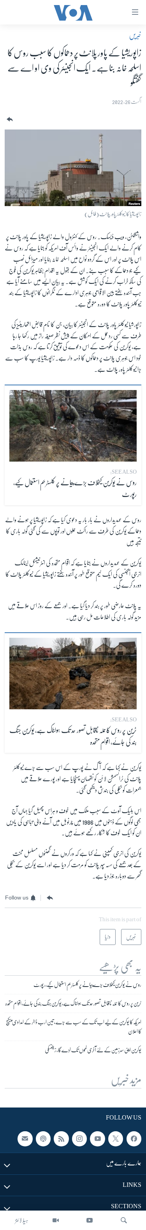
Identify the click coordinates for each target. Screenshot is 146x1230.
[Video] (55, 1220)
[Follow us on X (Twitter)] (115, 1139)
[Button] (9, 119)
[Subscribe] (25, 1139)
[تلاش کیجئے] (123, 1220)
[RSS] (61, 1139)
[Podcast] (43, 1139)
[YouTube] (89, 1220)
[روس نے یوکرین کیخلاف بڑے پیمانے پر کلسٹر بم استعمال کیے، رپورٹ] (73, 426)
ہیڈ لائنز (21, 1220)
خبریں (135, 35)
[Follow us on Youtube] (97, 1139)
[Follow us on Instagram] (79, 1139)
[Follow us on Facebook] (134, 1139)
